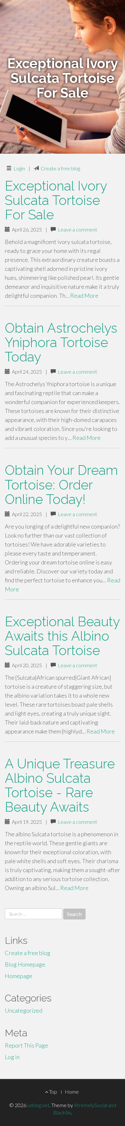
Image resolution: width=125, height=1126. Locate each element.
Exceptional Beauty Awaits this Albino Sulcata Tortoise (62, 636)
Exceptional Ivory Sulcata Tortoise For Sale (56, 200)
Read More (84, 295)
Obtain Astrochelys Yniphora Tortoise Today (61, 342)
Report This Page (26, 1045)
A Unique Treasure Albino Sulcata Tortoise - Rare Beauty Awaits (60, 785)
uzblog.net (38, 1105)
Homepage (18, 975)
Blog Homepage (25, 964)
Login (19, 168)
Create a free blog (60, 168)
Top (52, 1092)
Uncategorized (23, 1010)
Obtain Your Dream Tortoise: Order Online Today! (61, 484)
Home (72, 1092)
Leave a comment (77, 229)
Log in (12, 1056)
